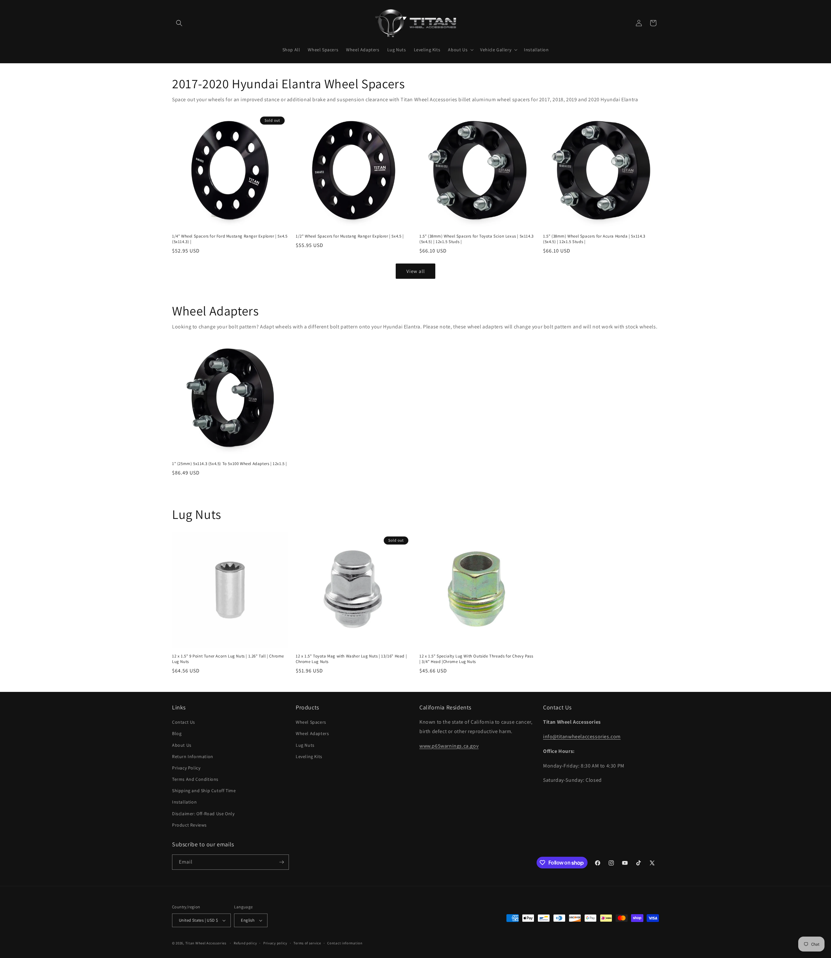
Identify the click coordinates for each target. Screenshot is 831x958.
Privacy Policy (186, 768)
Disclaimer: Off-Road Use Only (203, 814)
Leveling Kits (309, 756)
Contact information (344, 943)
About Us (182, 745)
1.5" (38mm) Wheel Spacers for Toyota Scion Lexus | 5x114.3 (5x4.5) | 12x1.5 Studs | (476, 239)
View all (415, 271)
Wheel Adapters (312, 733)
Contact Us (183, 722)
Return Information (192, 756)
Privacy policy (275, 943)
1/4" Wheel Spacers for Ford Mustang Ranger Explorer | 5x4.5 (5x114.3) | (229, 239)
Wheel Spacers (311, 722)
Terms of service (307, 943)
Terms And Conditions (195, 779)
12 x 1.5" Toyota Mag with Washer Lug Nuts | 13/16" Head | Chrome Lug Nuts (351, 659)
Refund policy (245, 943)
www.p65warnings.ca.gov (448, 746)
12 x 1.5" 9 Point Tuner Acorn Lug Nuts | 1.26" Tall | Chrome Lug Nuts (228, 659)
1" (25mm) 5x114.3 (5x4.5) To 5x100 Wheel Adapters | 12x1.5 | (229, 463)
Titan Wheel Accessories (206, 943)
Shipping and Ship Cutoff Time (204, 790)
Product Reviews (189, 825)
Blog (176, 733)
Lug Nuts (305, 745)
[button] (179, 23)
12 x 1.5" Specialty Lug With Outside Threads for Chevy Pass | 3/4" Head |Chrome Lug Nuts (476, 659)
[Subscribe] (281, 862)
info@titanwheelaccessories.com (582, 736)
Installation (184, 802)
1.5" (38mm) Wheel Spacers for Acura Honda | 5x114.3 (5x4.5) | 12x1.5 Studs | (594, 239)
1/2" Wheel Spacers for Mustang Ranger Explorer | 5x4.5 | (350, 236)
